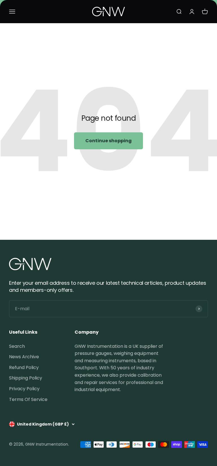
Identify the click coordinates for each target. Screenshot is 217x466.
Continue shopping (108, 140)
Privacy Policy (24, 388)
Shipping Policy (25, 378)
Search (17, 346)
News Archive (24, 356)
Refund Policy (24, 367)
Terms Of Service (28, 399)
